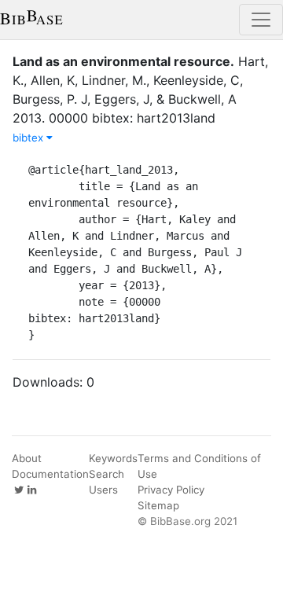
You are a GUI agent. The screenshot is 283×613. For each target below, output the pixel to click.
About (27, 458)
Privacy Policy (171, 489)
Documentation (50, 474)
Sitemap (158, 505)
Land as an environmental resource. (123, 61)
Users (103, 489)
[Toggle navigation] (261, 19)
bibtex (29, 137)
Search (106, 474)
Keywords (113, 458)
